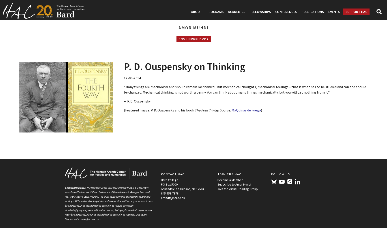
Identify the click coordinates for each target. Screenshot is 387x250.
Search (381, 13)
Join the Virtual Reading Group (237, 189)
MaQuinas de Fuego (246, 110)
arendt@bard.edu (173, 198)
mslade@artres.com (89, 219)
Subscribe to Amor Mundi (234, 184)
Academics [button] (236, 12)
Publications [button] (312, 12)
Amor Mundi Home (194, 38)
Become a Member (230, 180)
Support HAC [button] (356, 12)
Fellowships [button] (260, 12)
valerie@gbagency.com (80, 210)
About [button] (196, 12)
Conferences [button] (286, 12)
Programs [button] (215, 12)
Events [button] (334, 12)
